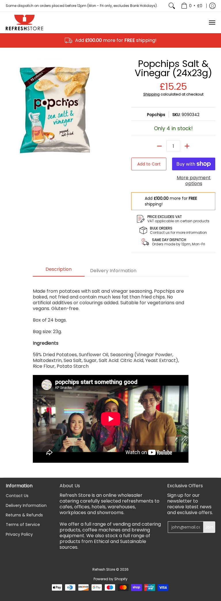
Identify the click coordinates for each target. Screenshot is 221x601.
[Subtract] (159, 146)
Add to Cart (149, 164)
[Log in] (212, 6)
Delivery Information (26, 505)
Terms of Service (23, 524)
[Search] (172, 6)
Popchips (156, 114)
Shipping (151, 94)
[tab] (59, 271)
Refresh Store (103, 569)
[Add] (187, 146)
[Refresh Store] (24, 22)
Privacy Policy (19, 534)
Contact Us (17, 496)
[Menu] (211, 22)
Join (209, 527)
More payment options (194, 180)
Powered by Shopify (110, 578)
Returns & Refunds (24, 515)
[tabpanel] (110, 375)
